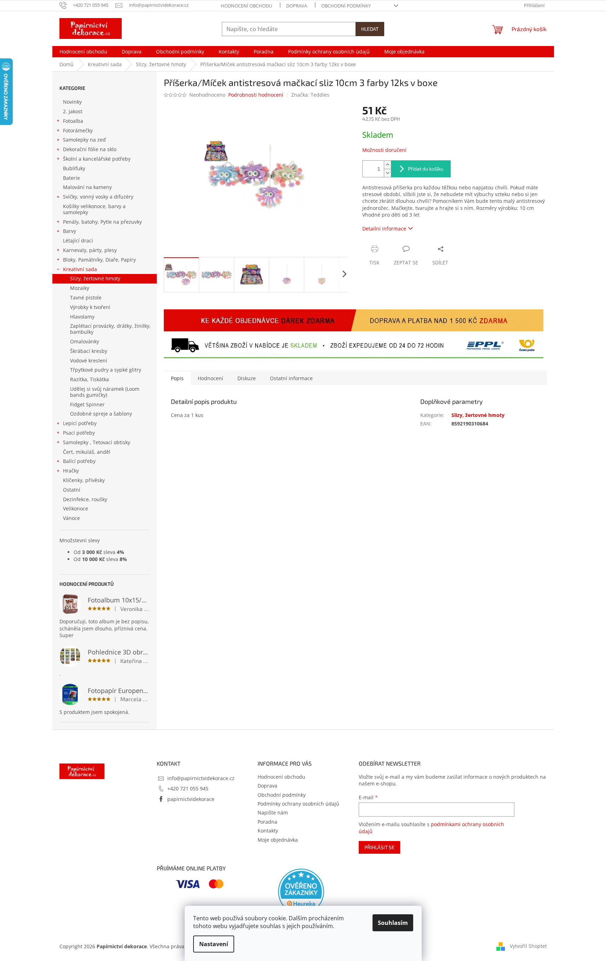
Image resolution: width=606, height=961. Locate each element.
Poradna (267, 821)
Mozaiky (79, 288)
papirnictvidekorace (190, 799)
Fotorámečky (78, 130)
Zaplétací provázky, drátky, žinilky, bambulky (110, 328)
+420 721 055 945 (187, 788)
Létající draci (78, 240)
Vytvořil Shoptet (528, 946)
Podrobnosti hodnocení (255, 94)
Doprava (296, 5)
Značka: (310, 94)
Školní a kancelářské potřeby (97, 158)
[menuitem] (83, 51)
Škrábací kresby (88, 351)
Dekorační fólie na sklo (89, 149)
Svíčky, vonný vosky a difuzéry (98, 196)
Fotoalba (73, 121)
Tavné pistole (86, 297)
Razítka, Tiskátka (89, 379)
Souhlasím (393, 923)
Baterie (71, 178)
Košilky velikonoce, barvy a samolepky (94, 209)
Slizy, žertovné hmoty (95, 278)
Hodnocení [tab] (210, 378)
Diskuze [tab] (246, 378)
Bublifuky (74, 168)
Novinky (72, 101)
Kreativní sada (80, 269)
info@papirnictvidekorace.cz (201, 778)
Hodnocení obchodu (246, 5)
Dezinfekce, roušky (85, 499)
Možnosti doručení (384, 150)
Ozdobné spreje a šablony (101, 413)
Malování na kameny (87, 187)
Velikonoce (75, 508)
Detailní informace (384, 228)
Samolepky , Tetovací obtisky (96, 442)
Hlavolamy (82, 316)
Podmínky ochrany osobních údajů (298, 803)
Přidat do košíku (425, 169)
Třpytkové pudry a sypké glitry (105, 369)
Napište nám (273, 812)
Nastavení (213, 944)
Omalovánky (84, 341)
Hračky (71, 470)
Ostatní (71, 489)
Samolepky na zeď (84, 139)
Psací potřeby (79, 432)
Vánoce (71, 518)
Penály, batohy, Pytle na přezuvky (102, 221)
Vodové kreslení (88, 360)
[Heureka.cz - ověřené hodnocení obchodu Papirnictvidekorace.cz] (301, 892)
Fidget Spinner (87, 404)
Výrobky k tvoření (90, 307)
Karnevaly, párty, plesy (90, 250)
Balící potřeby (79, 461)
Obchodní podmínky (346, 5)
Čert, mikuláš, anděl (86, 451)
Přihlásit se (379, 847)
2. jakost (72, 111)
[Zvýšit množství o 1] (387, 165)
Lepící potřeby (80, 423)
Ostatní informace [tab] (291, 378)
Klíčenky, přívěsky (84, 480)
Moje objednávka (278, 839)
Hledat (370, 29)
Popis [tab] (177, 378)
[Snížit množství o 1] (387, 173)
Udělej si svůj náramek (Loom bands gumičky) (104, 391)
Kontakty (268, 830)
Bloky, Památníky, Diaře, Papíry (99, 259)
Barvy (69, 231)
